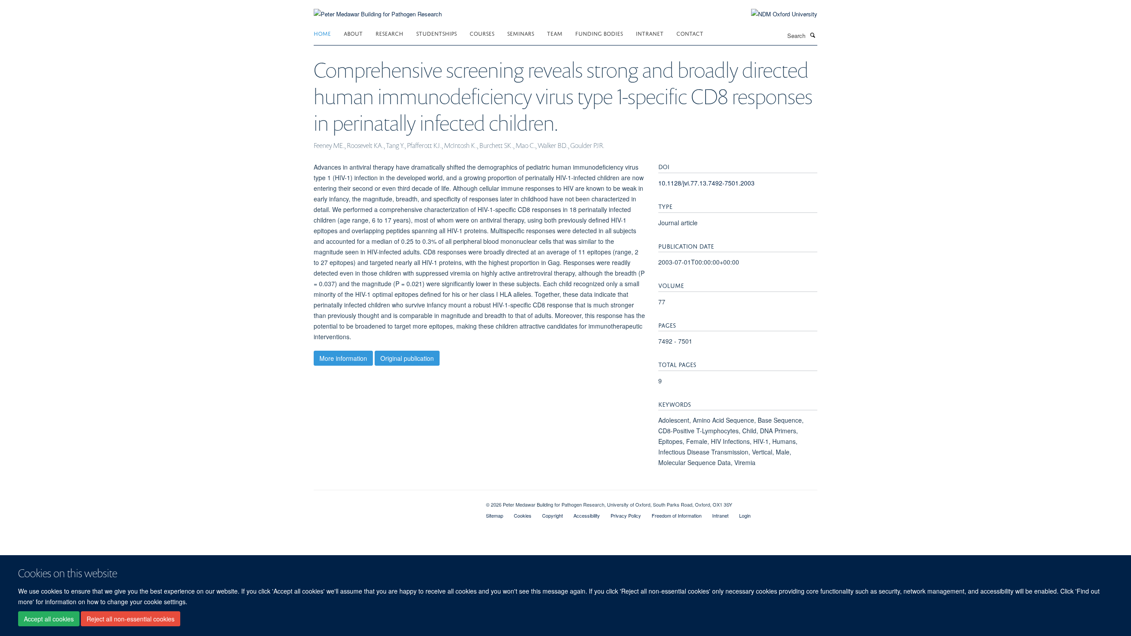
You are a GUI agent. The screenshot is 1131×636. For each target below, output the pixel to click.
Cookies (522, 515)
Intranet (650, 33)
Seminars (520, 33)
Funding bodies (599, 33)
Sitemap (494, 515)
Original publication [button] (407, 358)
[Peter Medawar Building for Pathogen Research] (378, 8)
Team (554, 33)
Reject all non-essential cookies (131, 618)
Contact (689, 33)
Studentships (436, 33)
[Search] (812, 35)
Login (745, 515)
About (353, 33)
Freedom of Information (677, 515)
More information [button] (343, 358)
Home (322, 33)
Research (389, 33)
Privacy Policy (626, 515)
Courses (482, 33)
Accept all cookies (49, 618)
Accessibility (586, 515)
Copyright (552, 515)
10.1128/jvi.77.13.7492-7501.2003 (706, 182)
